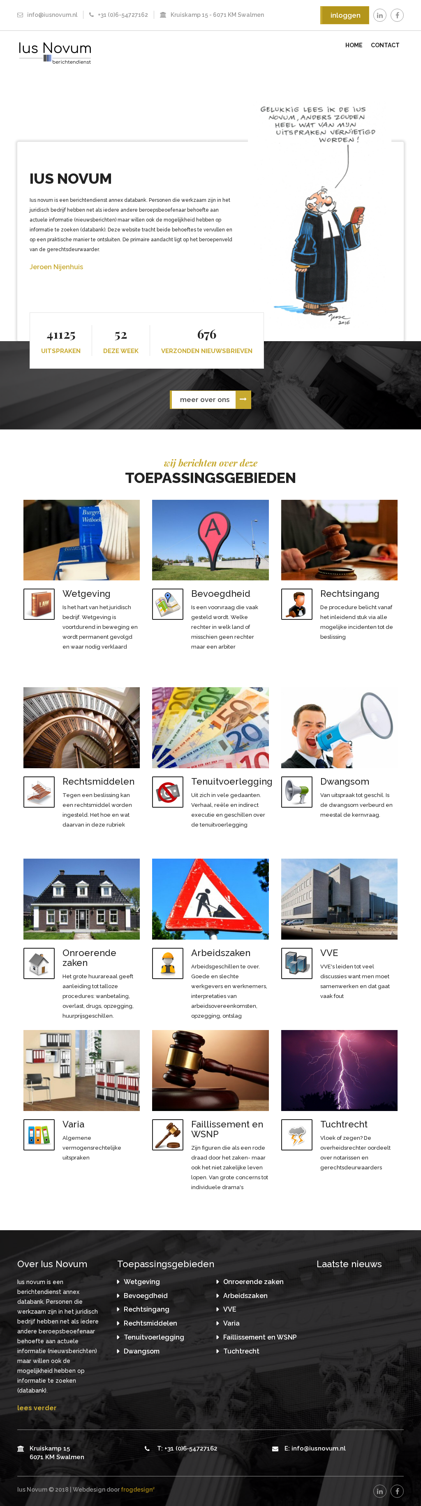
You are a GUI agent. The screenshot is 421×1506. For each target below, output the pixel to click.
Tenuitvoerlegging (154, 1337)
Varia (231, 1323)
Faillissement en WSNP (260, 1337)
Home (354, 45)
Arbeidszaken (245, 1296)
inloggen (346, 15)
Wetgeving (142, 1282)
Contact (385, 45)
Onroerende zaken (253, 1282)
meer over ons (204, 399)
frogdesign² (138, 1489)
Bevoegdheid (146, 1296)
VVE (229, 1309)
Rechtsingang (146, 1309)
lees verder (37, 1408)
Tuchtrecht (241, 1351)
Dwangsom (142, 1351)
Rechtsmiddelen (150, 1323)
